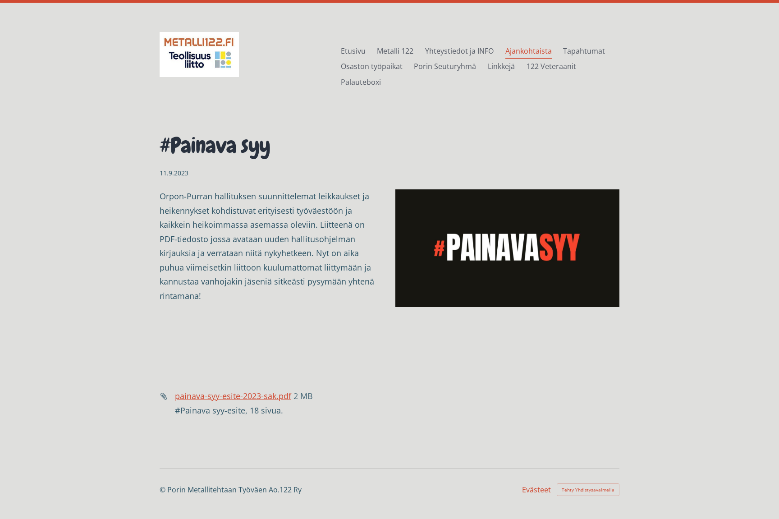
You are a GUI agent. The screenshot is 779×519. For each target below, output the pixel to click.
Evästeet (536, 489)
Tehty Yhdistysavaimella (588, 490)
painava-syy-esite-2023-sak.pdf (233, 395)
